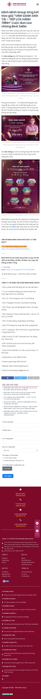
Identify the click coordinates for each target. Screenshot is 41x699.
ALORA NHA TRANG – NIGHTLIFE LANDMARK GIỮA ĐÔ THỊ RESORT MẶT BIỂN (20, 403)
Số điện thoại (6, 430)
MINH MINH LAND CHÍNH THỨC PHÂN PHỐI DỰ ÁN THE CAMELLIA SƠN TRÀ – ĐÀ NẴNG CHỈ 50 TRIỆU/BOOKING (20, 413)
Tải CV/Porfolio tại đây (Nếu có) (13, 465)
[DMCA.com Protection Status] (8, 694)
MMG (14, 227)
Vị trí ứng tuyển (7, 439)
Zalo (37, 526)
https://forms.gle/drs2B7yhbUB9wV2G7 (15, 249)
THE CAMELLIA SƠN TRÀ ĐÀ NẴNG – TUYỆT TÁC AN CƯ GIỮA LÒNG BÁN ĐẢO (20, 398)
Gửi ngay (7, 476)
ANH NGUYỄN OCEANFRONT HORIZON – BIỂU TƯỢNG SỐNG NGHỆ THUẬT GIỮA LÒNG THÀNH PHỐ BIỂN (20, 407)
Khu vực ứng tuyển (8, 447)
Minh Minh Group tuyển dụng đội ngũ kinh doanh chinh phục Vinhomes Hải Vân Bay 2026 (20, 393)
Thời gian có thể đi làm (10, 455)
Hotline (37, 533)
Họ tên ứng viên (7, 422)
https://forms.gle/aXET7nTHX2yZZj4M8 (20, 270)
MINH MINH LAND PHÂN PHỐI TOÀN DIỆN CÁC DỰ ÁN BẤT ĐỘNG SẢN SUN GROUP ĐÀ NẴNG (20, 389)
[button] (37, 4)
